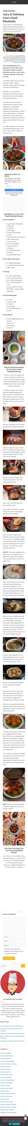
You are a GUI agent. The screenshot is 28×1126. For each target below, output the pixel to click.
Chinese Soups (4, 1099)
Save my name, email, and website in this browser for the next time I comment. (13, 951)
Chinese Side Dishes (6, 1096)
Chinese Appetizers (6, 1053)
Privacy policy (16, 1123)
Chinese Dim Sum (5, 1069)
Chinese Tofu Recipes (6, 1101)
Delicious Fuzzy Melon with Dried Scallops (12, 1041)
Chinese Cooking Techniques (8, 1064)
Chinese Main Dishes (6, 1074)
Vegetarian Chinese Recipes (8, 1112)
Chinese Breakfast (5, 1058)
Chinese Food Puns (5, 1072)
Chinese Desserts (5, 1066)
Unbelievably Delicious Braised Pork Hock (12, 1033)
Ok (10, 1123)
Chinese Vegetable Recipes (8, 1104)
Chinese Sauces (5, 1091)
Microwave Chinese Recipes (8, 1107)
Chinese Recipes (5, 1085)
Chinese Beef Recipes (6, 1056)
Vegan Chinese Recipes (7, 1110)
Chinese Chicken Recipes (7, 1061)
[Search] (23, 966)
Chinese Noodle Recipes (7, 1080)
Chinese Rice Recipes (6, 1088)
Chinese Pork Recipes (9, 11)
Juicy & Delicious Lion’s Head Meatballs (11, 1026)
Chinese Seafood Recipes (7, 1093)
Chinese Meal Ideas (6, 1077)
